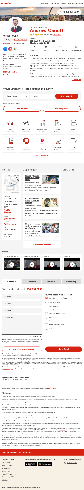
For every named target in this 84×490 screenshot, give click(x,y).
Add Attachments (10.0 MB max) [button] (22, 349)
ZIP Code (35, 96)
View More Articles (42, 245)
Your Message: (8, 317)
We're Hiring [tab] (71, 282)
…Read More (76, 79)
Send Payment (61, 109)
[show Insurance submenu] (49, 3)
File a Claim (22, 109)
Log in (81, 3)
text (9, 43)
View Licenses (8, 75)
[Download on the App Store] (31, 464)
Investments (55, 3)
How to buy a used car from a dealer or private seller (33, 226)
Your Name (7, 296)
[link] (6, 3)
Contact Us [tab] (11, 282)
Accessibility (6, 468)
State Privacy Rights (8, 477)
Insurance (44, 3)
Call (4, 43)
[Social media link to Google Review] (15, 49)
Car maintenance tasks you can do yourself (32, 201)
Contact (75, 3)
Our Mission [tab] (31, 282)
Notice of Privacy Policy (9, 474)
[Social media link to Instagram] (10, 49)
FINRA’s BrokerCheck (10, 72)
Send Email (64, 349)
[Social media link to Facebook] (5, 49)
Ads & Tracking (6, 462)
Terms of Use (6, 471)
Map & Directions (7, 211)
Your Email (7, 310)
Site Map (4, 480)
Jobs (69, 3)
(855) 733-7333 (9, 369)
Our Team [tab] (51, 282)
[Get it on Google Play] (45, 464)
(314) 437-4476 (10, 224)
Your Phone (7, 303)
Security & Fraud (7, 465)
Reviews (63, 3)
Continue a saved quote (11, 103)
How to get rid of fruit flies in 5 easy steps (32, 178)
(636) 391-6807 (10, 219)
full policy (62, 429)
